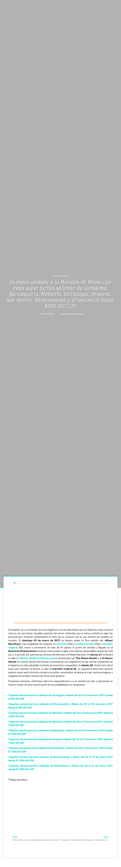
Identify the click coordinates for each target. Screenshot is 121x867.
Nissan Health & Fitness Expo (38, 658)
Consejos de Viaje (77, 314)
